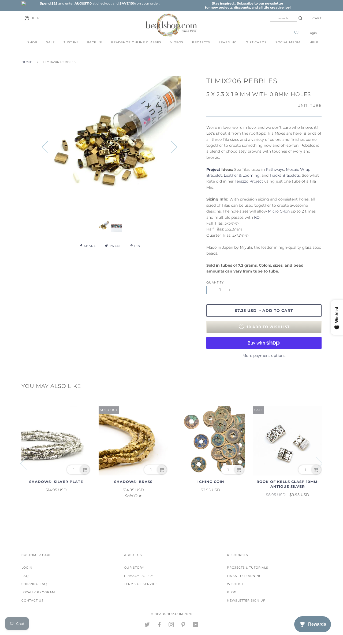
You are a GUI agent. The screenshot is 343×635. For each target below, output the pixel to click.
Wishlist (235, 584)
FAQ (25, 576)
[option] (100, 3)
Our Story (134, 567)
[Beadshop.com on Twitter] (147, 626)
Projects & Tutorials (247, 567)
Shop (32, 42)
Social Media (288, 42)
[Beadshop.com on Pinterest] (183, 626)
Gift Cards (256, 42)
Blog (232, 592)
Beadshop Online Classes (136, 42)
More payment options (264, 355)
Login (312, 33)
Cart (317, 18)
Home (26, 62)
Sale (50, 42)
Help (34, 18)
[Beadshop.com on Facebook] (159, 626)
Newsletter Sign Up (246, 600)
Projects (201, 42)
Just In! (71, 42)
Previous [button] (48, 147)
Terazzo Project (249, 181)
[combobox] (283, 18)
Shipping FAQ (34, 584)
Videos (176, 42)
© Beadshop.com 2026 (171, 614)
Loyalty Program (38, 592)
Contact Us (32, 600)
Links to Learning (244, 576)
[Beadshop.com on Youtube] (196, 626)
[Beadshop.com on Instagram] (171, 626)
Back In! (94, 42)
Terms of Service (141, 584)
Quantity (215, 282)
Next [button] (171, 147)
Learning (228, 42)
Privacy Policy (138, 576)
